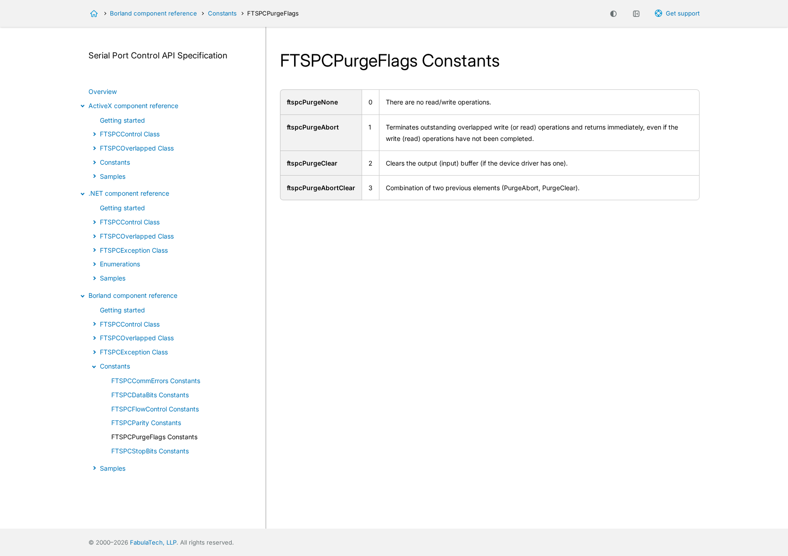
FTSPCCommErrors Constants (155, 381)
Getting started (122, 120)
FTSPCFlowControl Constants (155, 409)
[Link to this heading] (233, 56)
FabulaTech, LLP (153, 542)
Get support (683, 13)
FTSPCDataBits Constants (150, 395)
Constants (222, 13)
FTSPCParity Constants (146, 422)
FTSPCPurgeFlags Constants (154, 437)
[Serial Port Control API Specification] (93, 13)
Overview (102, 91)
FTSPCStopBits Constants (150, 451)
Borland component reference (153, 13)
